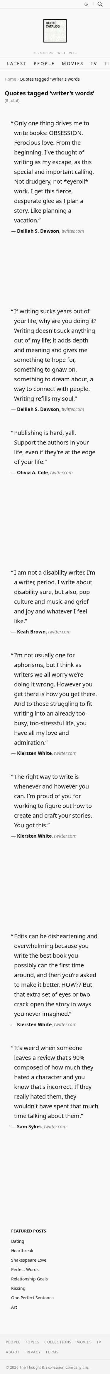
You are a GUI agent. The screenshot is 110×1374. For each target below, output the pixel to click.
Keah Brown (31, 631)
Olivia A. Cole (32, 472)
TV (94, 63)
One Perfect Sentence (32, 1297)
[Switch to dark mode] (86, 4)
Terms (52, 1352)
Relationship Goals (29, 1279)
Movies (73, 63)
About (13, 1352)
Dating (17, 1241)
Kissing (18, 1288)
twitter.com (73, 231)
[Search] (100, 4)
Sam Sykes (29, 1126)
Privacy (32, 1352)
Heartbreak (22, 1250)
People (44, 63)
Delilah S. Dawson (38, 231)
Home (10, 79)
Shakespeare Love (28, 1260)
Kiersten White (34, 753)
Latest (17, 63)
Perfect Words (25, 1269)
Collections (58, 1342)
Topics (32, 1342)
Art (14, 1307)
